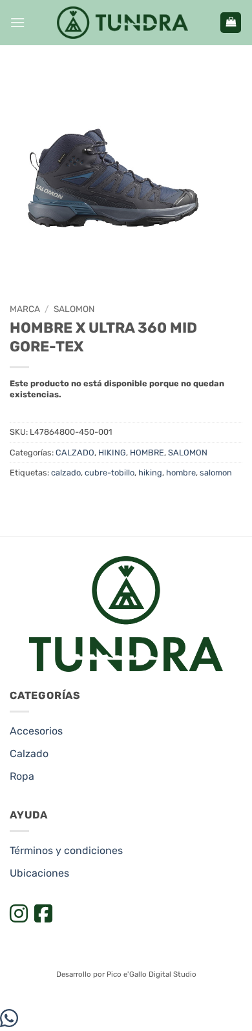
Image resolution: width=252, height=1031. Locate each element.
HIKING (112, 452)
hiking (150, 472)
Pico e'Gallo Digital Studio (151, 974)
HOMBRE (147, 452)
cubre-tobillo (109, 472)
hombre (181, 472)
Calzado (29, 753)
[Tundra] (122, 22)
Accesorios (36, 731)
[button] (17, 22)
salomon (216, 472)
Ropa (22, 776)
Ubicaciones (39, 873)
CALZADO (75, 452)
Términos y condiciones (66, 850)
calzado (66, 472)
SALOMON (74, 309)
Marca (25, 309)
